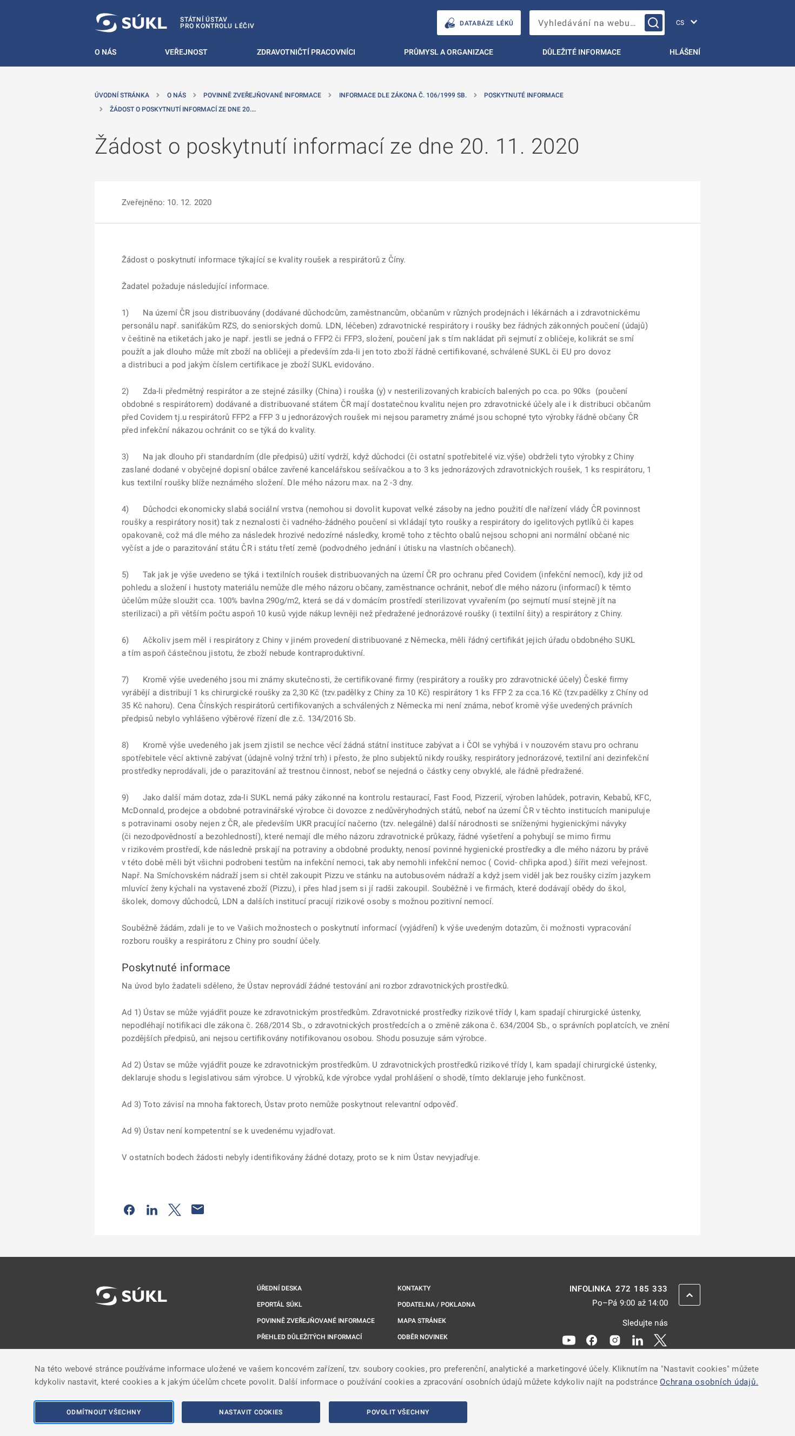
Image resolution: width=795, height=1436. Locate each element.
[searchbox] (597, 22)
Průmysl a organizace (448, 52)
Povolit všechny (398, 1412)
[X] (660, 1340)
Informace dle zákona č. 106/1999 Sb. (403, 95)
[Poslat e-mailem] (198, 1209)
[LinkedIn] (637, 1340)
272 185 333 (641, 1289)
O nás (105, 52)
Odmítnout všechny (104, 1412)
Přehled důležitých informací (309, 1337)
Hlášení (685, 52)
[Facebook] (591, 1340)
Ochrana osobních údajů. (709, 1382)
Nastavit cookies (251, 1412)
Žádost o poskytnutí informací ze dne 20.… (183, 109)
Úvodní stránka (122, 95)
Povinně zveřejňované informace (262, 95)
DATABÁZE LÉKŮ (487, 23)
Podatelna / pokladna (436, 1304)
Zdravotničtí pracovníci (306, 52)
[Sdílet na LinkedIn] (152, 1209)
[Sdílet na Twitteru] (174, 1209)
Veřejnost (186, 52)
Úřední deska (279, 1288)
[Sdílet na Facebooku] (129, 1209)
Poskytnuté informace (524, 95)
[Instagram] (614, 1340)
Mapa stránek (422, 1321)
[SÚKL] (131, 1324)
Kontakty (414, 1288)
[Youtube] (569, 1340)
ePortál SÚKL (279, 1304)
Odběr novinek (423, 1337)
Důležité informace (581, 52)
